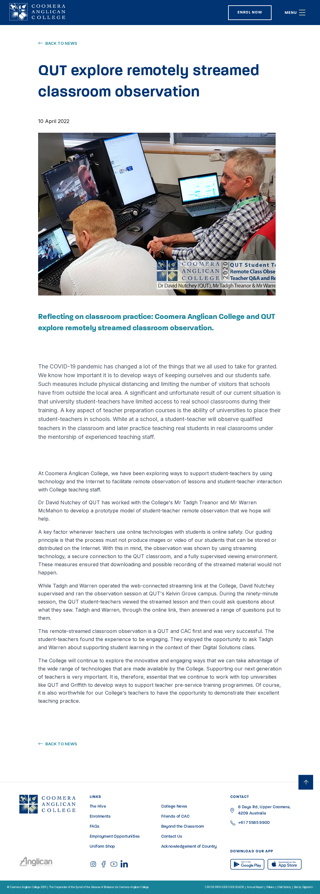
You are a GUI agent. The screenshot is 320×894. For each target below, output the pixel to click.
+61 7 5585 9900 (254, 823)
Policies (270, 887)
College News (174, 806)
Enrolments (100, 816)
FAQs (95, 827)
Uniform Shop (102, 847)
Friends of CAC (175, 816)
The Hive (98, 806)
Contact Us (171, 837)
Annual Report (255, 887)
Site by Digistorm (303, 887)
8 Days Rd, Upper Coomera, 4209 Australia (264, 810)
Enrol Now (250, 12)
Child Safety (284, 887)
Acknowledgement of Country (189, 847)
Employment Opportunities (115, 837)
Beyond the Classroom (182, 827)
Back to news (61, 43)
